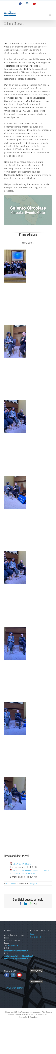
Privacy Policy (36, 971)
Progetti (33, 883)
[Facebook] (6, 975)
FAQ (32, 933)
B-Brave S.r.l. (32, 1017)
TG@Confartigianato (14, 987)
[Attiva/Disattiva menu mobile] (50, 14)
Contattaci (35, 937)
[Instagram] (13, 975)
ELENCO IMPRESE (22, 863)
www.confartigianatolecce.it (16, 958)
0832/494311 (13, 945)
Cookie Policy (36, 981)
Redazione (10, 883)
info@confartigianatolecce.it (16, 950)
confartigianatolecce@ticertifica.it (18, 956)
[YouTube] (19, 975)
